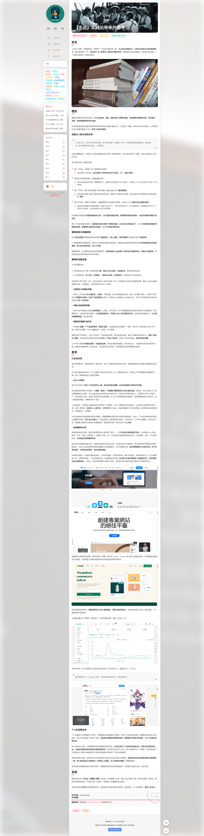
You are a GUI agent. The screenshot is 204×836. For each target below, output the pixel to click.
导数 (56, 83)
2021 (47, 159)
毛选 (63, 86)
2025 (47, 142)
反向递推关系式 (59, 80)
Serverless (50, 77)
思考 (77, 810)
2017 (47, 177)
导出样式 (49, 83)
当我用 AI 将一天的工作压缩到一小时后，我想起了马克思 (65, 111)
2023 (47, 151)
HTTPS (49, 74)
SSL (63, 74)
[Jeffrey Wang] (55, 14)
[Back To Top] (166, 830)
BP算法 (55, 71)
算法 (56, 95)
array (57, 77)
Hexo (52, 194)
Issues (114, 822)
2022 (47, 155)
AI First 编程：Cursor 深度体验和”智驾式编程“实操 (63, 124)
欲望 (56, 86)
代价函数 (49, 80)
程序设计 (49, 95)
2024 (47, 146)
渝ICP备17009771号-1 (55, 196)
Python (57, 74)
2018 (47, 173)
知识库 (49, 89)
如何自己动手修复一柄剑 (54, 129)
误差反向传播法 (51, 98)
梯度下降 (49, 86)
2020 (48, 71)
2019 (47, 168)
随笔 (94, 35)
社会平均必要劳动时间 (53, 92)
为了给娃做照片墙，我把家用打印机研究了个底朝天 (63, 120)
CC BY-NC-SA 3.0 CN (93, 802)
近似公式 (61, 98)
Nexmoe (57, 194)
